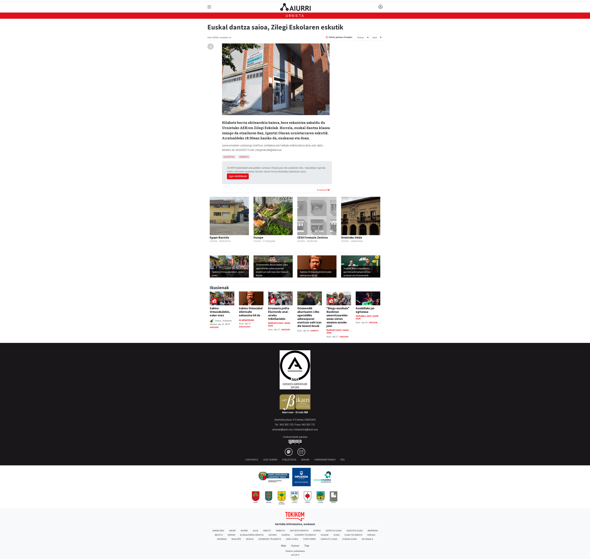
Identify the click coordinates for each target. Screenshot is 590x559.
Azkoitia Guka (354, 530)
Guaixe (325, 535)
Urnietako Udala (351, 237)
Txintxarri (309, 539)
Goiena (285, 535)
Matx (283, 545)
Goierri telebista (305, 535)
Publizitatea (289, 459)
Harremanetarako (325, 459)
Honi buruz (252, 459)
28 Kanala (367, 539)
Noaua (250, 539)
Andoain (214, 327)
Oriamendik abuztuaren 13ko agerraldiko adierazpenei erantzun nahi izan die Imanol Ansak (309, 317)
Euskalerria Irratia (252, 535)
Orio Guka (292, 539)
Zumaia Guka (349, 539)
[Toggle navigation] (209, 7)
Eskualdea (245, 327)
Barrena (373, 530)
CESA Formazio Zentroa (312, 237)
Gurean (295, 545)
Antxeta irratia (299, 530)
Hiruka (371, 535)
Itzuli (374, 37)
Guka (337, 535)
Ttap (306, 545)
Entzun (361, 37)
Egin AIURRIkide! (238, 176)
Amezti (267, 530)
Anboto (280, 530)
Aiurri (244, 530)
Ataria (317, 530)
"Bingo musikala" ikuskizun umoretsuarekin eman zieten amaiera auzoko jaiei (337, 317)
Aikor (232, 530)
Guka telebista (353, 535)
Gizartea (229, 157)
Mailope (236, 539)
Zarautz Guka (329, 539)
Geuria (272, 535)
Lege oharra (270, 459)
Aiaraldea (218, 530)
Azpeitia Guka (334, 530)
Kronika (222, 539)
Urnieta (295, 15)
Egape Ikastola (219, 237)
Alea (255, 530)
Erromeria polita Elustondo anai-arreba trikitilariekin (278, 313)
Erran (231, 535)
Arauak (305, 459)
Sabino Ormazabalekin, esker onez (220, 311)
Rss (342, 459)
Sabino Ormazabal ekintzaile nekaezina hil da (250, 311)
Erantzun (322, 189)
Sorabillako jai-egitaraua (365, 310)
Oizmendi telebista (269, 539)
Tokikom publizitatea (295, 551)
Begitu (219, 535)
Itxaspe (258, 237)
